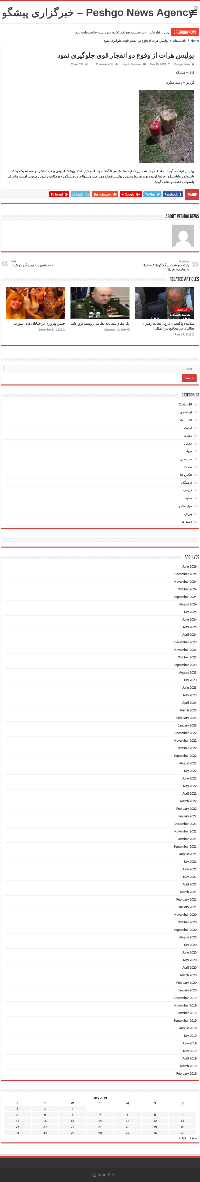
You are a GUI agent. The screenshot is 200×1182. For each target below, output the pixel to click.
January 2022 (187, 816)
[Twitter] (104, 1175)
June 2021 (189, 869)
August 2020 (188, 937)
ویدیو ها (186, 521)
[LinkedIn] (99, 1175)
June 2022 (189, 778)
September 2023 (185, 665)
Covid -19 (185, 404)
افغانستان (179, 40)
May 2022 (190, 786)
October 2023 (187, 657)
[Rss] (113, 1175)
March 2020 (188, 975)
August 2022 (188, 763)
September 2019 (185, 1020)
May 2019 (190, 1051)
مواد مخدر (185, 506)
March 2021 (188, 892)
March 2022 (188, 801)
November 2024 (185, 581)
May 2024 (190, 627)
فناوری (187, 490)
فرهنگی (186, 482)
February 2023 (186, 718)
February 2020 (186, 983)
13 (127, 1121)
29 (72, 1133)
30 (45, 1133)
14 (100, 1121)
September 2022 (185, 755)
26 (155, 1133)
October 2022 (187, 748)
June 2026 (189, 566)
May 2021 (190, 877)
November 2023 (185, 650)
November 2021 (185, 831)
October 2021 (187, 839)
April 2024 (189, 634)
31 (17, 1133)
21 (100, 1127)
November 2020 (185, 914)
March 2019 (188, 1066)
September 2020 (185, 930)
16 (45, 1121)
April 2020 (189, 967)
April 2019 (189, 1058)
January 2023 (187, 725)
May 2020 (190, 960)
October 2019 (187, 1013)
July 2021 (190, 861)
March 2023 (188, 710)
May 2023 (190, 695)
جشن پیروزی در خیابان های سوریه (39, 324)
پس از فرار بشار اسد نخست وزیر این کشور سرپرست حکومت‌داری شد (122, 32)
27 (127, 1133)
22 (72, 1127)
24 (17, 1127)
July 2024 (190, 612)
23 (45, 1127)
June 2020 (189, 952)
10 (17, 1115)
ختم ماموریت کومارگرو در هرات (32, 263)
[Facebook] (108, 1175)
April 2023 (189, 703)
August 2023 (188, 672)
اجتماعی (186, 412)
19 (155, 1127)
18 (182, 1127)
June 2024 (189, 619)
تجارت (188, 435)
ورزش (188, 514)
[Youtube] (94, 1175)
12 (155, 1121)
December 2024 (185, 574)
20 (127, 1127)
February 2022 (186, 808)
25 (182, 1133)
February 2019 (186, 1073)
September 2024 (185, 597)
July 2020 (190, 945)
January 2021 (187, 907)
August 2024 (188, 604)
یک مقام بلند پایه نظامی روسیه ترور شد (100, 324)
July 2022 (190, 771)
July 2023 (190, 680)
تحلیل (188, 443)
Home (195, 40)
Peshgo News (182, 64)
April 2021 (189, 884)
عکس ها (186, 475)
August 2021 (188, 854)
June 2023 (189, 687)
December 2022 (185, 733)
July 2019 (190, 1035)
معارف (188, 498)
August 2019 (188, 1028)
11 (182, 1121)
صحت (188, 467)
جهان (188, 451)
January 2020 (187, 990)
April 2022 (189, 793)
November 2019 (185, 1005)
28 (100, 1133)
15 (72, 1121)
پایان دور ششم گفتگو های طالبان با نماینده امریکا (165, 265)
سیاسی (186, 459)
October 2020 (187, 922)
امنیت (125, 64)
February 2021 (186, 899)
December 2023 (185, 642)
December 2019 (185, 998)
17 (17, 1121)
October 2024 (187, 589)
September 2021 (185, 846)
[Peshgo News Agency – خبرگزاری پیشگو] (100, 11)
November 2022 (185, 740)
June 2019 (189, 1043)
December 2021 (185, 824)
